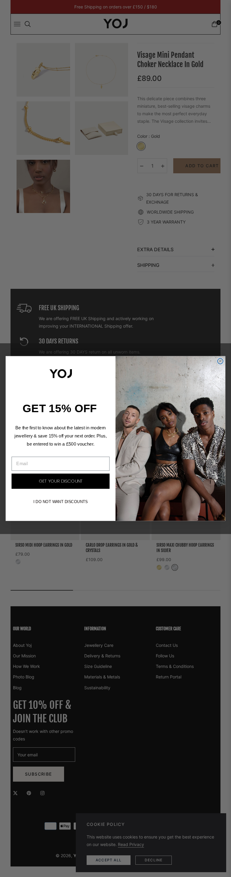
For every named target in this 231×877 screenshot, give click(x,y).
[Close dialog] (220, 361)
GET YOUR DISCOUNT (60, 481)
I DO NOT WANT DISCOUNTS (60, 501)
